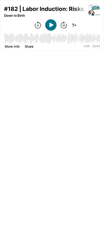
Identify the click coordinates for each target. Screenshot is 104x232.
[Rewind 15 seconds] (37, 25)
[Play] (51, 25)
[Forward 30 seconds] (63, 25)
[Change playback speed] (74, 25)
